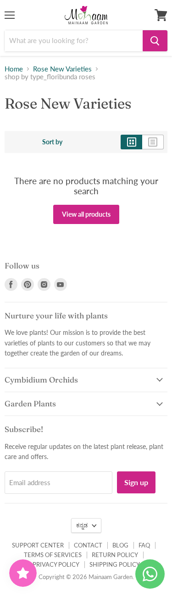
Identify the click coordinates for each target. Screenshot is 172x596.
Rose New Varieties (62, 69)
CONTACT (88, 545)
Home (14, 69)
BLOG (120, 545)
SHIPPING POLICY (114, 564)
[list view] (153, 142)
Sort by (52, 142)
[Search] (155, 40)
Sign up (136, 482)
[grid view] (131, 142)
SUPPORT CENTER (38, 545)
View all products (86, 214)
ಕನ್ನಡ (82, 525)
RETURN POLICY (115, 554)
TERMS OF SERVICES (53, 554)
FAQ (144, 545)
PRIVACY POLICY (56, 564)
